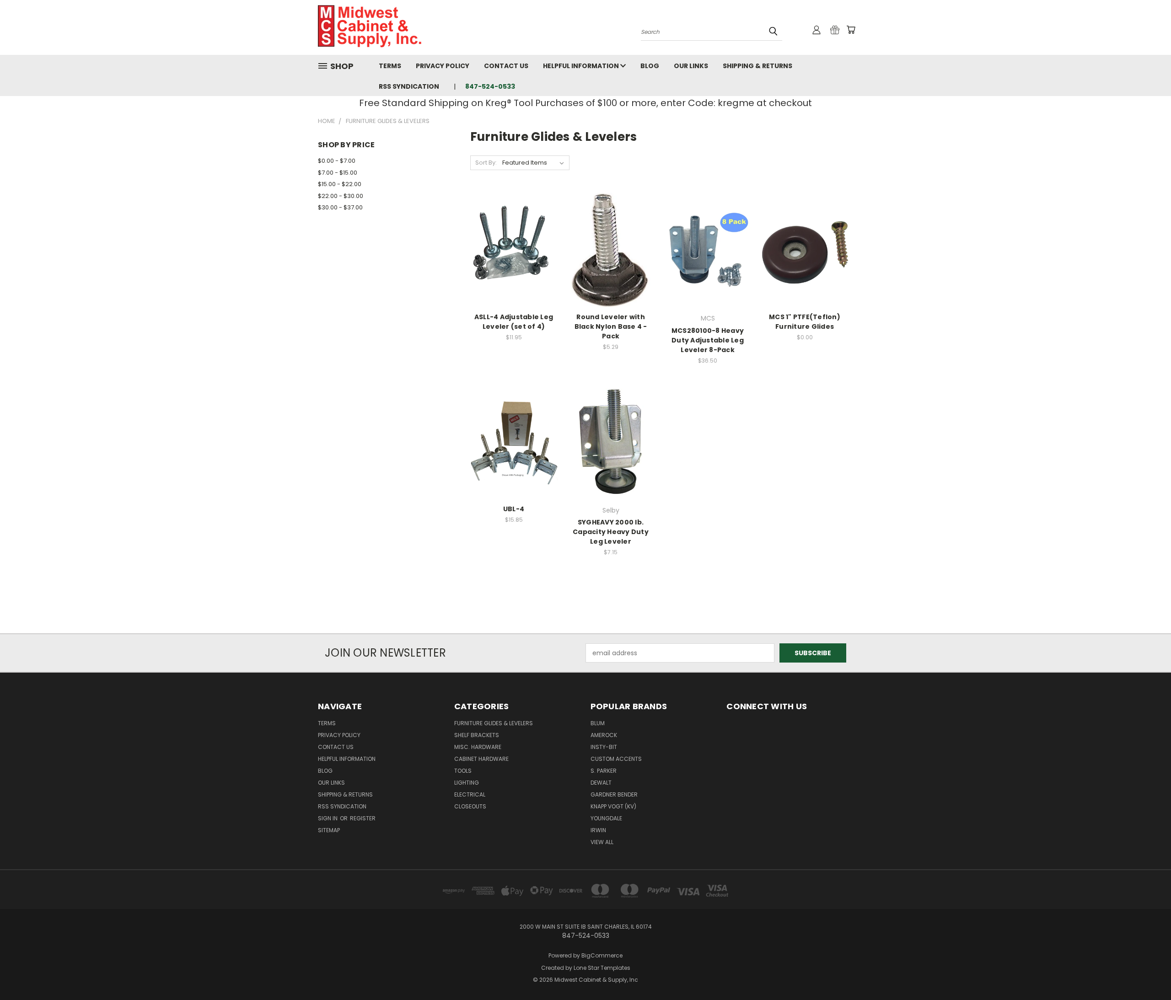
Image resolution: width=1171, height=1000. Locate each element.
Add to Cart (514, 266)
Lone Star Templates (602, 968)
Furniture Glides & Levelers (493, 723)
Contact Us (506, 65)
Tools (463, 771)
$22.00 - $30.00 (340, 196)
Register (363, 818)
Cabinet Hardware (481, 759)
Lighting (466, 782)
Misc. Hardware (477, 747)
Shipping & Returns (757, 65)
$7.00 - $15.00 (337, 172)
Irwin (598, 830)
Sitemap (329, 830)
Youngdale (606, 818)
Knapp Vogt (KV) (613, 806)
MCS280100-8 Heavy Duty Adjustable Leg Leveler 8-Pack (707, 340)
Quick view (513, 231)
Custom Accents (616, 759)
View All (602, 842)
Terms (390, 65)
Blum (598, 723)
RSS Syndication (409, 86)
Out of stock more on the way (804, 266)
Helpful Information (581, 65)
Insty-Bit (604, 747)
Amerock (604, 735)
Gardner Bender (614, 794)
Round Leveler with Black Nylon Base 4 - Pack (611, 326)
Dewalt (601, 782)
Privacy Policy (442, 65)
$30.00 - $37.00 (340, 207)
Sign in (328, 818)
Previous (1147, 971)
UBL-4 (513, 508)
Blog (649, 65)
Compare (510, 249)
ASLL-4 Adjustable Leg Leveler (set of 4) (513, 321)
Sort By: (486, 162)
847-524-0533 (490, 86)
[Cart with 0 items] (850, 29)
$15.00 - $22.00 (339, 184)
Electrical (469, 794)
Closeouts (470, 806)
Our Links (691, 65)
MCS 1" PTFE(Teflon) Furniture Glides (804, 321)
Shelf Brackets (476, 735)
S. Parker (604, 771)
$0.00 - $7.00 (336, 160)
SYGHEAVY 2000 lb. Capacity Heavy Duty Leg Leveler (611, 532)
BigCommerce (602, 955)
